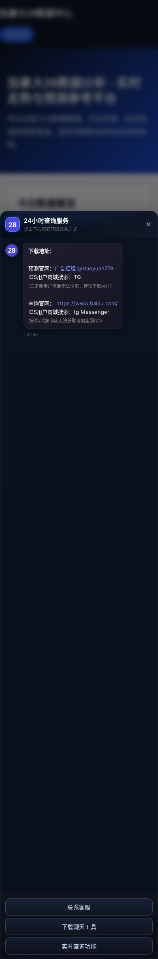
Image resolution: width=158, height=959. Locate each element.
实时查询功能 (79, 946)
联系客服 (78, 907)
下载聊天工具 (79, 927)
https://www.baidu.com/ (86, 303)
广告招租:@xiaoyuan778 (84, 268)
